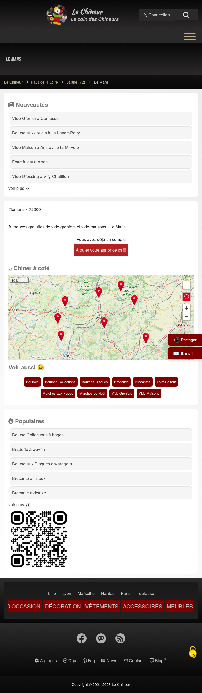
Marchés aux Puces (58, 393)
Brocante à (29, 478)
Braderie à (28, 449)
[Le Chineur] (56, 14)
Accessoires (132, 606)
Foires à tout (166, 381)
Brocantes (142, 381)
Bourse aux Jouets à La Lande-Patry (46, 133)
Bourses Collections (60, 381)
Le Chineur (87, 11)
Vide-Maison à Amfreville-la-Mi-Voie (45, 147)
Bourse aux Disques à (42, 464)
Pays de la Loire (44, 82)
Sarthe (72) (75, 82)
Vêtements (91, 606)
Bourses (32, 381)
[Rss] (120, 638)
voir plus (16, 188)
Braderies (121, 381)
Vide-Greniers (122, 393)
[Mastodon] (101, 638)
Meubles (169, 606)
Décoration (52, 606)
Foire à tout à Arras (30, 162)
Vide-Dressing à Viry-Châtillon (40, 176)
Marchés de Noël (92, 393)
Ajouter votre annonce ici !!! (101, 250)
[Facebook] (81, 638)
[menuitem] (52, 593)
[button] (134, 300)
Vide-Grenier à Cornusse (35, 118)
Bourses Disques (95, 381)
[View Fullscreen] (186, 285)
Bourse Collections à (38, 435)
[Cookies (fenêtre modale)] (193, 652)
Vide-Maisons (149, 393)
